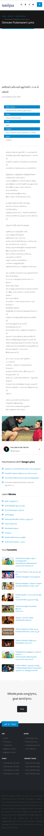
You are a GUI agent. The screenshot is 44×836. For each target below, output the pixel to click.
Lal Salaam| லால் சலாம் (24, 643)
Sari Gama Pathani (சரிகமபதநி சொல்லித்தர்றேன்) (22, 478)
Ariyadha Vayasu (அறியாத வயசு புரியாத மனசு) (21, 473)
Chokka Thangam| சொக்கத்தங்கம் (28, 577)
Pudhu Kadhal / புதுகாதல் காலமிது (27, 665)
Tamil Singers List (31, 738)
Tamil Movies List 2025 (11, 766)
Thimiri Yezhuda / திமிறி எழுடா (26, 640)
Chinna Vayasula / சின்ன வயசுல (27, 629)
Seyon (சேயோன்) (11, 524)
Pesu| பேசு (19, 611)
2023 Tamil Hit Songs (32, 774)
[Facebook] (29, 4)
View (22, 709)
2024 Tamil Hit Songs (32, 770)
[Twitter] (33, 4)
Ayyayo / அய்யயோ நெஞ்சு (24, 617)
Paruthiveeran (20, 16)
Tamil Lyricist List (31, 742)
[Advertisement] (22, 55)
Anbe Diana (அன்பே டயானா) (15, 542)
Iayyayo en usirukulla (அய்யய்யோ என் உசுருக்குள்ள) (22, 469)
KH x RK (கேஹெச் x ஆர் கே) (14, 510)
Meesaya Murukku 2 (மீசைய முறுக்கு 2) (19, 519)
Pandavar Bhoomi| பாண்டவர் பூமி (27, 631)
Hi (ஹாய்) (8, 533)
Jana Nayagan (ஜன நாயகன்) (15, 506)
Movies (10, 16)
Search (5, 738)
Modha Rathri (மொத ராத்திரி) (15, 537)
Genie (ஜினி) (9, 515)
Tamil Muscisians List (32, 745)
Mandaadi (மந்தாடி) (11, 528)
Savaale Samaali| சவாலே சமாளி (27, 586)
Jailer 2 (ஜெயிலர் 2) (11, 501)
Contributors (7, 745)
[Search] (21, 4)
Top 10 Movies (30, 749)
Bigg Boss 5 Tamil (9, 752)
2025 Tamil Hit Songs (32, 766)
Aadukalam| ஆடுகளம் (23, 620)
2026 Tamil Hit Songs (32, 763)
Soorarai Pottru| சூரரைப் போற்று (27, 600)
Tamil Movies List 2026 (11, 763)
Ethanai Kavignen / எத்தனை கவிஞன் (29, 583)
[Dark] (25, 4)
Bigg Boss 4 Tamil (9, 749)
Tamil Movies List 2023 (11, 774)
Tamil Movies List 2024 (11, 770)
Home (4, 16)
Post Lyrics (7, 742)
